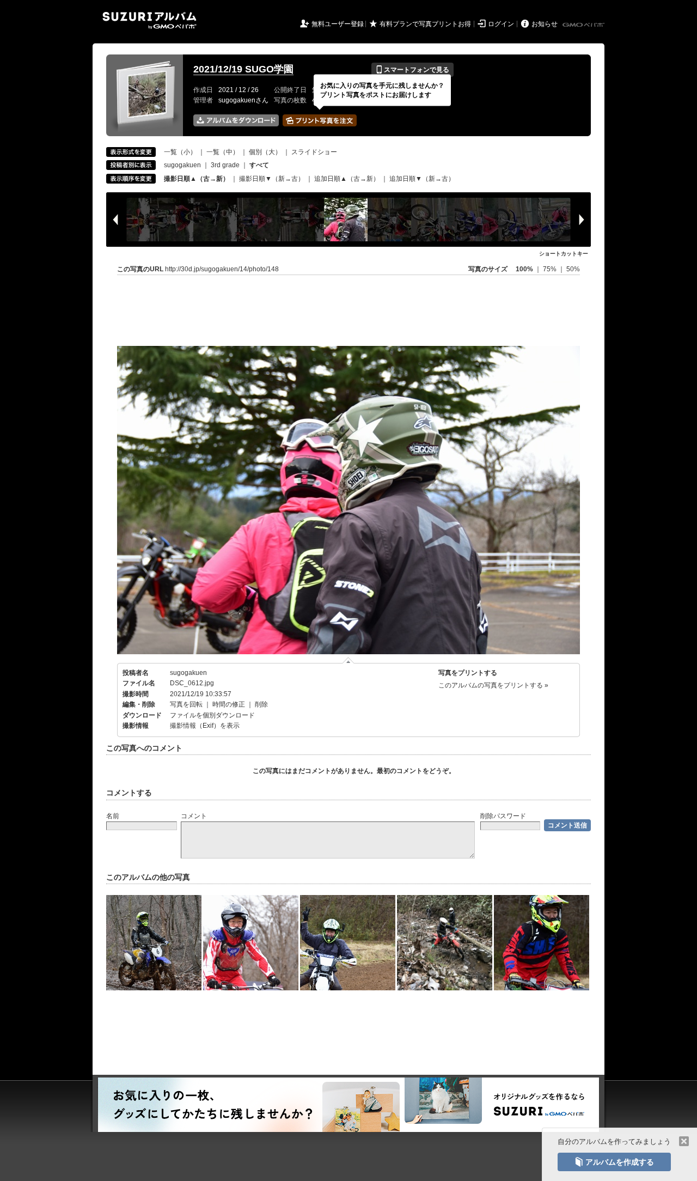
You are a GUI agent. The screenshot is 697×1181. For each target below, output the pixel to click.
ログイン (501, 24)
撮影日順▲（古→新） (196, 178)
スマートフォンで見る (412, 70)
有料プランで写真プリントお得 (425, 24)
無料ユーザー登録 (337, 24)
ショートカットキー (563, 254)
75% (550, 269)
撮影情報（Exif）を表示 (205, 725)
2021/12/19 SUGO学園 (243, 69)
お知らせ (544, 24)
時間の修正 (228, 704)
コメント (194, 816)
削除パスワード (503, 816)
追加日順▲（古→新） (347, 178)
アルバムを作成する (614, 1162)
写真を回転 (186, 704)
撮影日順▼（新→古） (271, 178)
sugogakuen (182, 165)
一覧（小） (180, 152)
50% (573, 269)
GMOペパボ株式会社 (584, 25)
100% (524, 269)
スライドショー (314, 152)
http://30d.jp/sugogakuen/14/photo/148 (222, 269)
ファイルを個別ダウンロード (212, 715)
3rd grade (225, 165)
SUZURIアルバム (149, 20)
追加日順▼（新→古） (422, 178)
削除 (261, 704)
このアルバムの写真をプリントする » (493, 685)
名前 (112, 816)
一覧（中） (222, 152)
